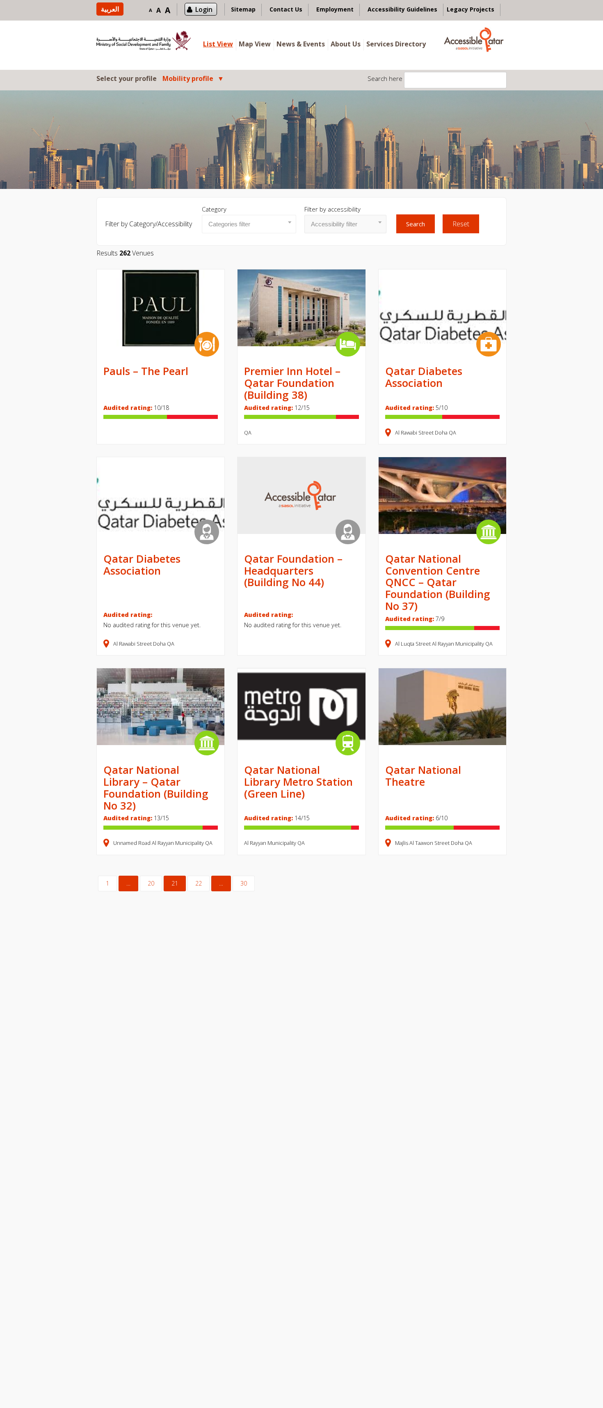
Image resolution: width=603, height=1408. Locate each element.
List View (218, 43)
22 (198, 883)
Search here (385, 78)
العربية (110, 9)
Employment (335, 9)
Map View (255, 43)
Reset (460, 223)
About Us (346, 43)
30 (243, 883)
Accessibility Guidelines (402, 9)
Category (214, 209)
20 (151, 883)
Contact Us (286, 9)
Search (415, 224)
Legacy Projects (470, 9)
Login (203, 9)
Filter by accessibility (332, 209)
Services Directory (396, 43)
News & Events (300, 43)
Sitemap (243, 9)
